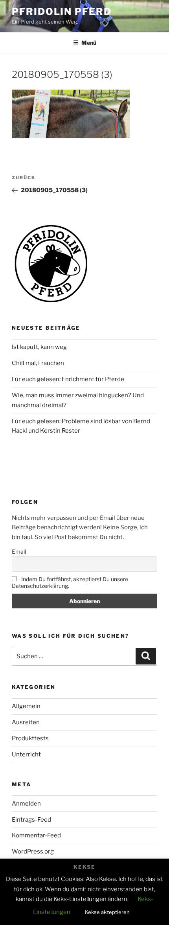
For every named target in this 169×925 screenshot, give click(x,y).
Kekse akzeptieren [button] (107, 912)
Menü (88, 42)
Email (19, 551)
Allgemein (26, 706)
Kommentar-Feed (36, 835)
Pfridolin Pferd (62, 11)
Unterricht (26, 754)
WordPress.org (33, 851)
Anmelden (26, 803)
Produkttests (30, 738)
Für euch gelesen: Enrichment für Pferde (68, 379)
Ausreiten (26, 722)
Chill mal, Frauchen (38, 363)
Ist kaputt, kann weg (39, 347)
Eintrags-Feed (31, 819)
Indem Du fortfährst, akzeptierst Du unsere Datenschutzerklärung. (70, 582)
